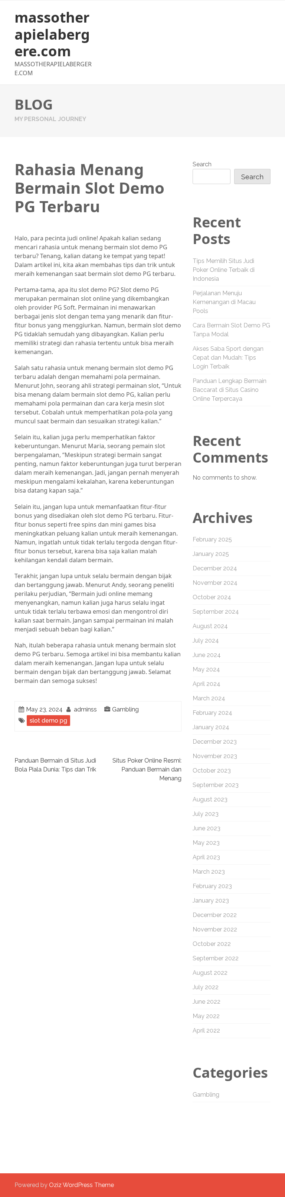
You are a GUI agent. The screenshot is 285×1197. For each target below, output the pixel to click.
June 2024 (207, 654)
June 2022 (206, 1001)
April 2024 (206, 683)
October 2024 (212, 597)
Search (202, 164)
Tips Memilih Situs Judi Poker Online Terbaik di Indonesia (224, 269)
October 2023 (212, 770)
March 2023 (209, 871)
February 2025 (212, 539)
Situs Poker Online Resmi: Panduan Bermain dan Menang (146, 769)
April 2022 (206, 1030)
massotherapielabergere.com (52, 33)
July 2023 (206, 813)
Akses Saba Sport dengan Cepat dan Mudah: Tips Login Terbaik (228, 357)
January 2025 (211, 553)
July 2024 (206, 640)
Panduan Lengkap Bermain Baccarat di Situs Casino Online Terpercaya (229, 389)
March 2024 (209, 698)
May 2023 (206, 842)
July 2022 (206, 987)
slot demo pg (48, 720)
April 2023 (206, 857)
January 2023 (211, 900)
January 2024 (211, 727)
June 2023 (206, 828)
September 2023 (216, 784)
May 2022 (206, 1016)
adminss (85, 709)
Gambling (125, 709)
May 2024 (206, 669)
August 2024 (210, 626)
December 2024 (215, 568)
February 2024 (212, 712)
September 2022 (216, 958)
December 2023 (215, 741)
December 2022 (215, 914)
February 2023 (212, 886)
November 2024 (215, 582)
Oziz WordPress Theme (81, 1184)
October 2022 (212, 943)
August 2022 (210, 972)
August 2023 (210, 799)
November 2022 (215, 929)
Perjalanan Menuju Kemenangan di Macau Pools (224, 302)
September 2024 (216, 611)
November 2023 (215, 756)
